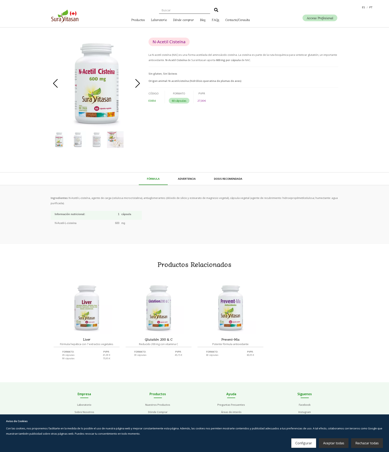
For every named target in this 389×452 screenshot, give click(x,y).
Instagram (304, 412)
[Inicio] (65, 15)
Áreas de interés (231, 412)
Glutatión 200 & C (158, 339)
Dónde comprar (183, 19)
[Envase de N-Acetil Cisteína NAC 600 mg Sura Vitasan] (96, 83)
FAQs (215, 19)
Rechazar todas (367, 443)
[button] (363, 7)
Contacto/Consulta (237, 19)
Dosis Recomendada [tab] (228, 179)
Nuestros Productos (157, 405)
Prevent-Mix (230, 339)
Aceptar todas (333, 443)
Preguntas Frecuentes (231, 405)
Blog (203, 19)
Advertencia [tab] (187, 179)
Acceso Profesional (320, 18)
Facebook (305, 405)
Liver (86, 339)
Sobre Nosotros (84, 412)
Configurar (303, 443)
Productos (138, 19)
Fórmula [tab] (153, 179)
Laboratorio (159, 19)
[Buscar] (216, 10)
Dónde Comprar (158, 412)
